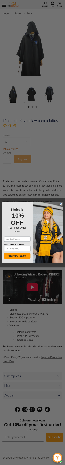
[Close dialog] (61, 204)
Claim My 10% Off (17, 255)
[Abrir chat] (57, 458)
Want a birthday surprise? (14, 244)
